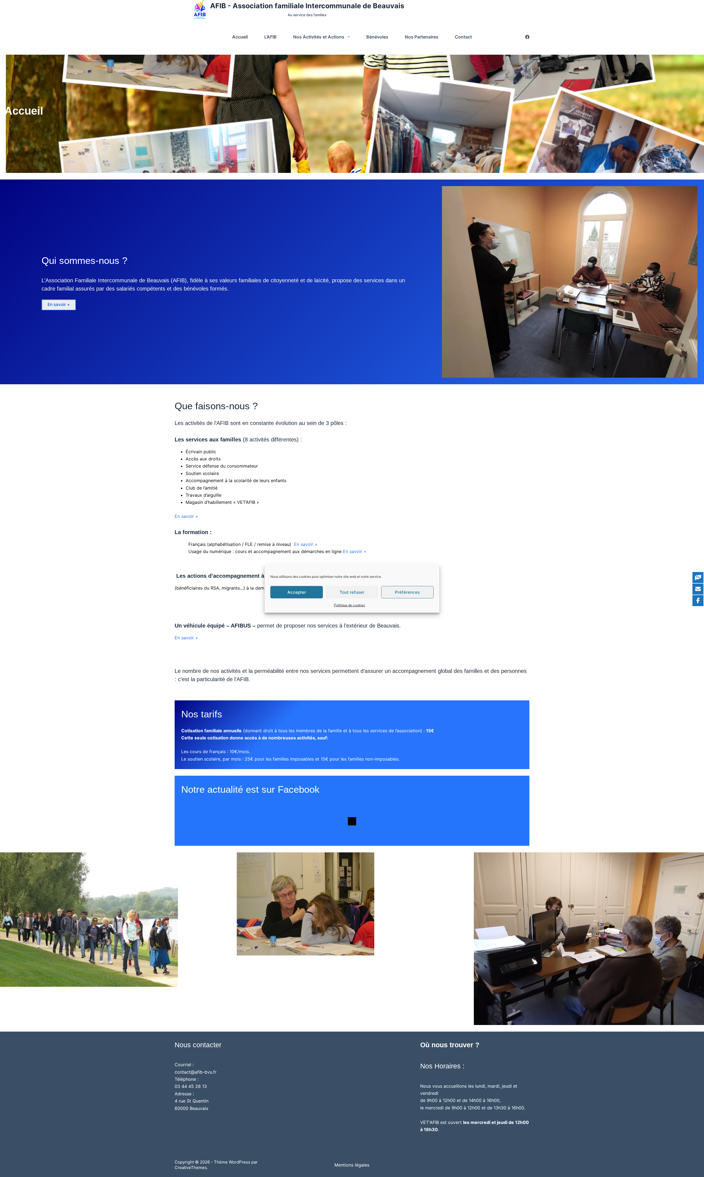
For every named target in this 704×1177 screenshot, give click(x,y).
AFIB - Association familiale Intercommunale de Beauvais (307, 6)
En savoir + (59, 304)
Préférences (407, 592)
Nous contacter (198, 1045)
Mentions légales (351, 1165)
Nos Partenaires (421, 37)
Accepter (296, 592)
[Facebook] (527, 37)
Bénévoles (377, 37)
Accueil (240, 37)
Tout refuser (352, 592)
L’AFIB (270, 37)
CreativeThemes (191, 1167)
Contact (463, 37)
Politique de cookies (349, 605)
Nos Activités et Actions (318, 37)
